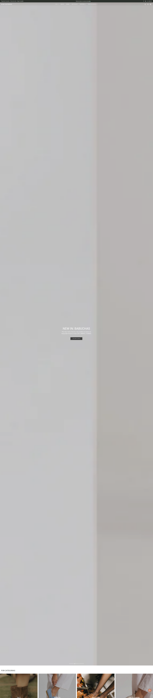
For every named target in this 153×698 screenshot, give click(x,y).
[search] (145, 4)
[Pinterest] (144, 1)
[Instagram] (145, 1)
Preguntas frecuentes (5, 1)
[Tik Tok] (147, 1)
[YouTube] (149, 1)
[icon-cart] (150, 4)
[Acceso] (148, 4)
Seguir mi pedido (20, 1)
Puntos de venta (13, 1)
